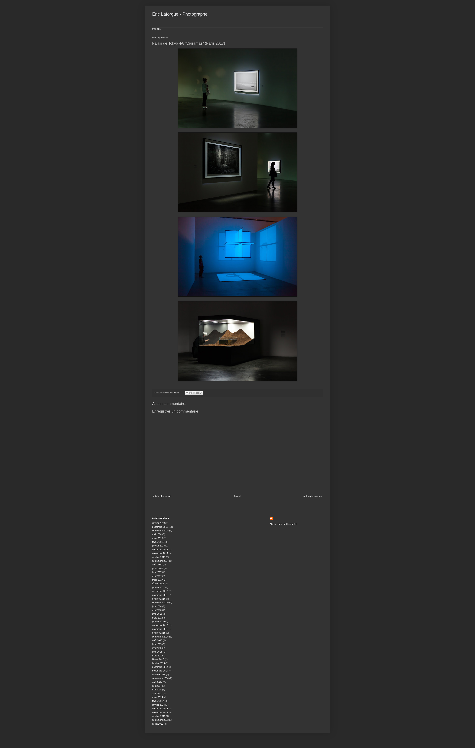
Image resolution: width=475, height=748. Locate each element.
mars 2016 (157, 617)
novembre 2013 (160, 712)
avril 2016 (157, 614)
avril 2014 (157, 693)
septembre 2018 (160, 530)
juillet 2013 (157, 724)
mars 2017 (157, 580)
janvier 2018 (158, 545)
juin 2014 (157, 686)
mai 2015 (157, 648)
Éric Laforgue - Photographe (179, 14)
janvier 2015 (158, 663)
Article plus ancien (312, 496)
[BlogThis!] (190, 393)
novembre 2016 (160, 595)
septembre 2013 (160, 720)
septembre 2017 (160, 561)
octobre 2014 (159, 674)
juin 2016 (157, 606)
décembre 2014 (160, 667)
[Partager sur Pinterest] (201, 393)
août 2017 (157, 564)
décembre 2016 (160, 591)
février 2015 (158, 659)
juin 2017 (157, 572)
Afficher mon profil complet (283, 524)
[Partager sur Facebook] (197, 393)
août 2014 (157, 682)
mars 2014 (157, 697)
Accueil (237, 496)
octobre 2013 (159, 716)
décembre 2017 (160, 549)
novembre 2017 (160, 553)
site (159, 29)
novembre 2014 (160, 670)
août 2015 (157, 640)
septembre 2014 (160, 678)
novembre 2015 (160, 629)
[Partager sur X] (194, 393)
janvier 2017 (158, 587)
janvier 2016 (158, 621)
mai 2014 (157, 689)
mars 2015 (157, 655)
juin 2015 (157, 644)
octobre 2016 (159, 599)
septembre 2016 (160, 602)
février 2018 (158, 542)
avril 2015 (157, 651)
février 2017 (158, 583)
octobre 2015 (159, 633)
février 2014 (158, 701)
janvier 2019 (158, 523)
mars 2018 (157, 538)
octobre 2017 (159, 557)
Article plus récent (162, 496)
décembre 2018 (160, 527)
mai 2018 (157, 534)
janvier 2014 (158, 705)
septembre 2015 (160, 636)
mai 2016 (157, 610)
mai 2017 (157, 576)
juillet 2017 (157, 568)
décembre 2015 (160, 625)
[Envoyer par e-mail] (187, 393)
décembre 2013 (160, 708)
